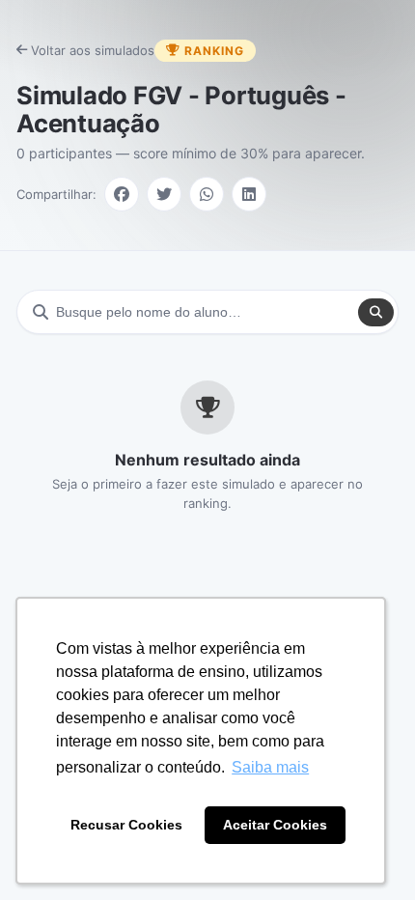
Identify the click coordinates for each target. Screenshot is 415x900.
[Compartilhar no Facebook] (121, 194)
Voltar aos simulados (92, 50)
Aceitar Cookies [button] (275, 824)
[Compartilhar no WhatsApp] (206, 194)
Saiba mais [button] (270, 767)
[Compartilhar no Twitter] (164, 194)
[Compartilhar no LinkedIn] (249, 194)
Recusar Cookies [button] (126, 824)
